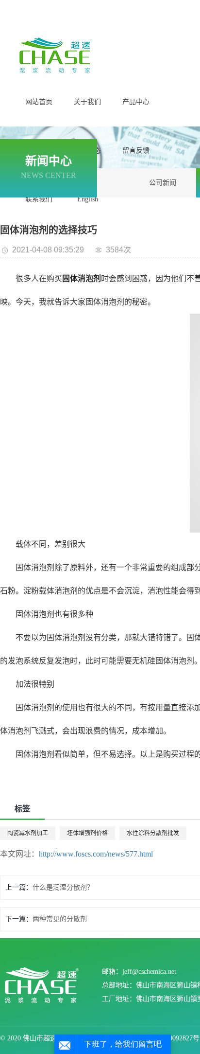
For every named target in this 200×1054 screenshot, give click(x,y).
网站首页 (38, 102)
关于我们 (87, 102)
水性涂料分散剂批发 (153, 833)
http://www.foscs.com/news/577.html (96, 854)
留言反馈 (136, 150)
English (87, 199)
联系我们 (38, 199)
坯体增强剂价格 (87, 833)
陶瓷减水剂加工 (27, 833)
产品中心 (136, 102)
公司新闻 (162, 182)
